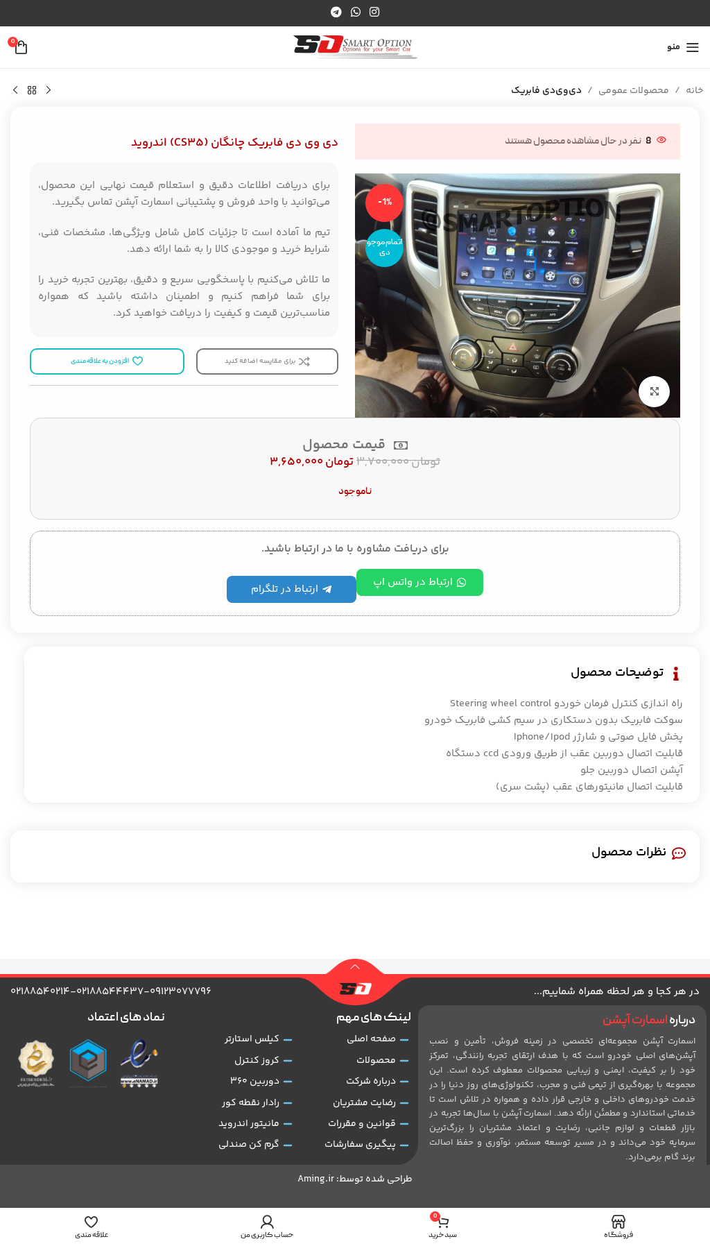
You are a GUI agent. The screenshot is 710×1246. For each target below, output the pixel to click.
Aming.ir (315, 1179)
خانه (694, 91)
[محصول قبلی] (48, 91)
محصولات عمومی (633, 91)
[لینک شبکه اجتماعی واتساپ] (355, 12)
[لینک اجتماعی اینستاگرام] (374, 12)
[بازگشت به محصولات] (32, 91)
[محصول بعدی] (15, 91)
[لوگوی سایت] (355, 48)
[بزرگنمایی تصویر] (654, 391)
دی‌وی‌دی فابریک (546, 91)
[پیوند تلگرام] (336, 12)
